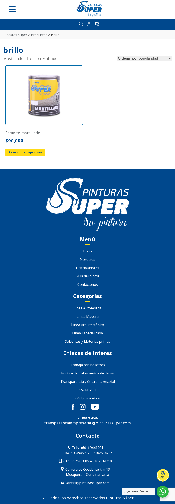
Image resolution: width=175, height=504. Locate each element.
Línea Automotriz (87, 308)
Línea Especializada (87, 333)
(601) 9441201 (92, 447)
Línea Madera (88, 316)
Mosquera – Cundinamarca (87, 474)
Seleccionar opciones (25, 152)
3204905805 (79, 461)
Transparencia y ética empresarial (87, 381)
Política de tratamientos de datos (87, 373)
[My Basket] (96, 24)
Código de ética (87, 398)
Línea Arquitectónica (87, 324)
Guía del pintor (87, 276)
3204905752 (80, 452)
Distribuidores (87, 267)
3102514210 (102, 461)
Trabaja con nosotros (87, 365)
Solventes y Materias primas (87, 341)
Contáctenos (87, 284)
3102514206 (102, 452)
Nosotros (87, 259)
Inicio (87, 251)
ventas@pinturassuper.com (87, 483)
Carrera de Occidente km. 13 (87, 469)
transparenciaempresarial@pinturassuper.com (87, 422)
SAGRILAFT (87, 389)
